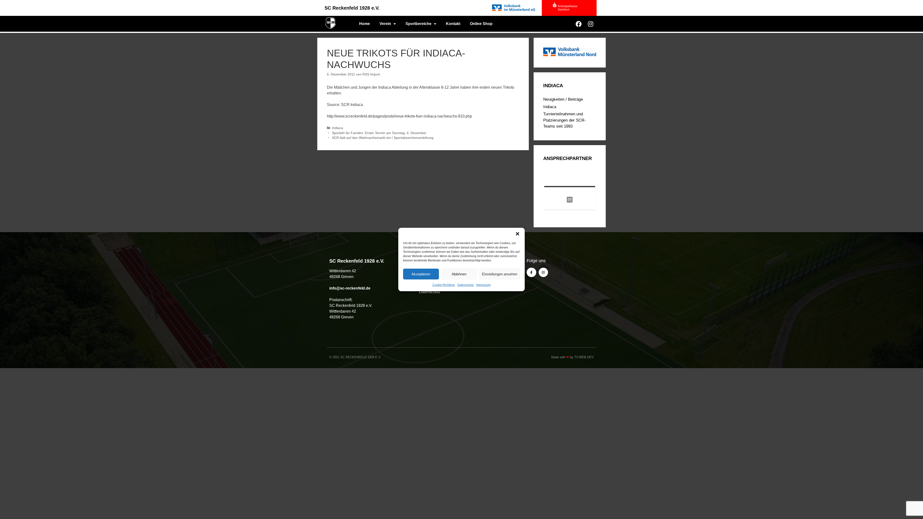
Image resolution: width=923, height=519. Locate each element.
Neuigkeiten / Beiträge (563, 99)
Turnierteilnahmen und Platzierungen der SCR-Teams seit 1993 (564, 120)
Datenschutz (465, 285)
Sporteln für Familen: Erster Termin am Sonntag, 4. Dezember (379, 133)
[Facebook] (579, 24)
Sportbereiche (418, 24)
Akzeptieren (421, 274)
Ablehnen (459, 274)
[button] (517, 233)
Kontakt (453, 24)
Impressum (483, 285)
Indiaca (337, 128)
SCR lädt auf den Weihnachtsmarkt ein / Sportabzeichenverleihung (382, 138)
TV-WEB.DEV (584, 357)
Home (364, 24)
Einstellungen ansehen (499, 274)
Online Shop (481, 24)
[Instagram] (591, 24)
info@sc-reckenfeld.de (349, 288)
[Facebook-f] (531, 272)
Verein (385, 24)
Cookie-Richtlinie (443, 285)
